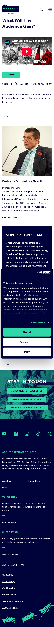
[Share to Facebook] (12, 84)
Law (6, 116)
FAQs (4, 487)
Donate (11, 74)
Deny (27, 352)
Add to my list (40, 83)
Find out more (11, 217)
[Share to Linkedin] (21, 84)
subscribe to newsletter (26, 391)
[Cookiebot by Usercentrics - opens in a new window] (38, 273)
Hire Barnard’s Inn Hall (26, 399)
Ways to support (10, 554)
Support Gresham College (27, 407)
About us (6, 481)
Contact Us (7, 575)
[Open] (4, 433)
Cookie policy (8, 588)
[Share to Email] (26, 84)
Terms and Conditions (12, 601)
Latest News (34, 481)
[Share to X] (16, 84)
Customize (25, 342)
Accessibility (8, 581)
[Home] (10, 9)
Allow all (27, 332)
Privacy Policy (9, 594)
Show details (38, 322)
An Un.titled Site (10, 608)
